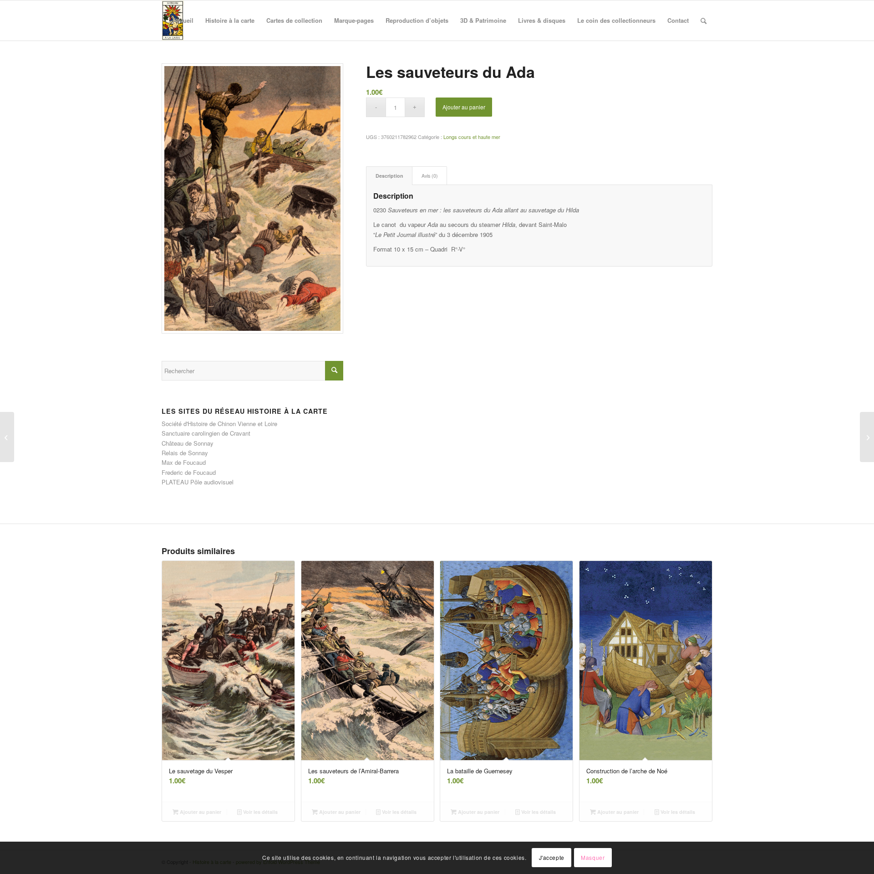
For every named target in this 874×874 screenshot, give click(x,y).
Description (389, 175)
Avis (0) (430, 175)
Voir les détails (260, 811)
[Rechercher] (703, 20)
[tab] (389, 175)
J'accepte (551, 858)
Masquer (593, 858)
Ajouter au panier (463, 107)
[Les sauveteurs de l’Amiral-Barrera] (867, 437)
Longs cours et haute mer (471, 136)
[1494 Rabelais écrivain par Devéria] (7, 437)
